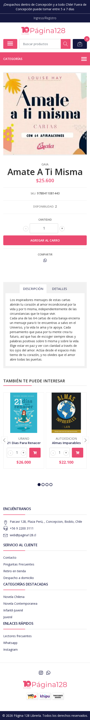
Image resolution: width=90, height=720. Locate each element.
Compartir (45, 254)
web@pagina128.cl (23, 535)
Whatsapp (10, 643)
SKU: (33, 193)
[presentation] (4, 440)
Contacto (9, 557)
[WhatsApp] (48, 673)
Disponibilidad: (43, 206)
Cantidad (45, 219)
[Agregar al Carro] (35, 453)
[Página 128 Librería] (43, 31)
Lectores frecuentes (17, 636)
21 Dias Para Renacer (24, 443)
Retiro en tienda (14, 571)
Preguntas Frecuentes (18, 564)
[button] (39, 484)
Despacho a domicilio (18, 578)
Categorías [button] (12, 59)
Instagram (10, 649)
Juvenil (7, 617)
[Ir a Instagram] (41, 673)
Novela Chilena (13, 597)
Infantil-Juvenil (13, 610)
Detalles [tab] (59, 289)
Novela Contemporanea (20, 603)
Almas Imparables (66, 443)
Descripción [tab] (33, 289)
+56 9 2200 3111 (22, 528)
